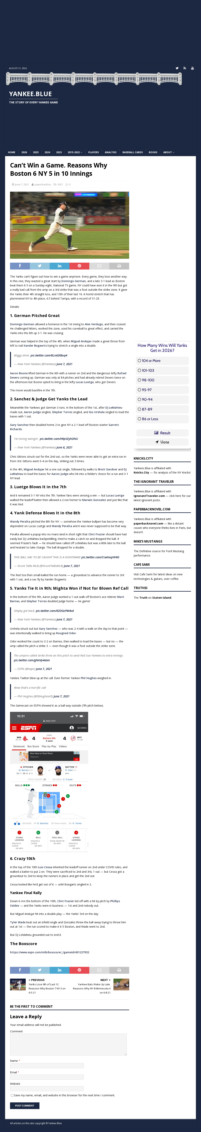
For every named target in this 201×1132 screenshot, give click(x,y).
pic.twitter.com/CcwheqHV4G (100, 557)
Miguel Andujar (81, 341)
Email (14, 1072)
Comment (16, 1031)
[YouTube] (192, 68)
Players (93, 152)
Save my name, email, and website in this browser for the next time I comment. (64, 1095)
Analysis (110, 152)
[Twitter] (177, 68)
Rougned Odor (66, 633)
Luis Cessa (45, 867)
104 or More (151, 360)
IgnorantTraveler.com (149, 496)
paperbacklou (43, 184)
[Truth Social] (184, 68)
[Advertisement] (100, 32)
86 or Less (150, 419)
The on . (153, 597)
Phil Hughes (89, 678)
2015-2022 (74, 152)
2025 (35, 152)
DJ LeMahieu (113, 407)
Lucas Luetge (85, 382)
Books (153, 152)
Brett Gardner (107, 469)
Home (11, 152)
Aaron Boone (19, 373)
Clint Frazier (96, 534)
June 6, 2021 (64, 447)
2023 (59, 152)
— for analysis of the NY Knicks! (162, 472)
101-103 (148, 370)
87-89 (147, 409)
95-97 (147, 390)
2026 (24, 152)
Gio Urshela (97, 412)
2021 (60, 184)
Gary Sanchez (19, 425)
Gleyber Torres (62, 412)
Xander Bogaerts (35, 345)
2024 (47, 152)
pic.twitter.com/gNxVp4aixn (32, 660)
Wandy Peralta (20, 521)
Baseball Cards (132, 152)
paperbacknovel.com (148, 523)
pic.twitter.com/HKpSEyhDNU (59, 439)
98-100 (148, 380)
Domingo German (73, 281)
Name (14, 1061)
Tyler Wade (18, 922)
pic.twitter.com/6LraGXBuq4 (49, 355)
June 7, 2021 (22, 184)
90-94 (147, 399)
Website (15, 1084)
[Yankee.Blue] (94, 83)
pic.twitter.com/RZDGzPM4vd (55, 611)
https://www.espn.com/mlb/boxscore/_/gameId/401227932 (49, 952)
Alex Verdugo (94, 324)
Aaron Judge (32, 412)
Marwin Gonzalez (94, 500)
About (167, 152)
